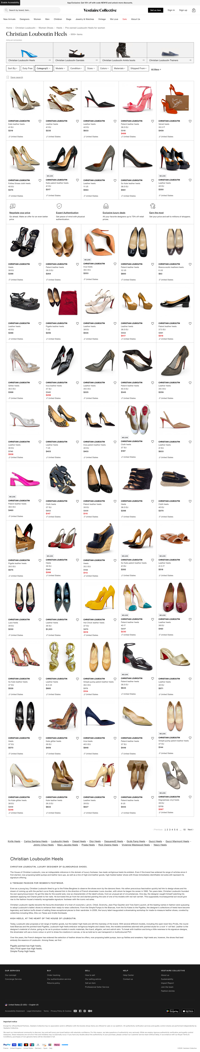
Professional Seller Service (97, 987)
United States (28, 1048)
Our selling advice (93, 979)
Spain (45, 1048)
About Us (135, 19)
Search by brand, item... (19, 10)
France (5, 1048)
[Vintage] (108, 19)
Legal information (34, 1011)
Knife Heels (14, 841)
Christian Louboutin (25, 27)
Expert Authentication (67, 212)
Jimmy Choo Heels (43, 845)
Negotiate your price (19, 212)
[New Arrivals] (17, 19)
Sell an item (155, 10)
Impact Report (167, 983)
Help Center (128, 975)
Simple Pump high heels (22, 951)
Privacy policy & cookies (61, 1011)
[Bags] (73, 19)
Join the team (167, 987)
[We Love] (120, 19)
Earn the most (156, 212)
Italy (50, 1048)
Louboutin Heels (60, 841)
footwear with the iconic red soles (79, 899)
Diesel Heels (79, 841)
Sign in (171, 10)
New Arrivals (9, 19)
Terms (46, 1011)
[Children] (64, 19)
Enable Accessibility (10, 2)
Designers (24, 19)
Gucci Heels (155, 841)
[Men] (52, 19)
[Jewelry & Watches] (96, 19)
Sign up (183, 10)
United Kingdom (16, 1048)
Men (47, 19)
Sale (125, 19)
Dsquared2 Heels (113, 841)
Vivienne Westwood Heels (136, 845)
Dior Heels (95, 841)
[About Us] (142, 19)
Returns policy (53, 983)
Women (37, 19)
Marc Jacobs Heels (67, 845)
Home (9, 27)
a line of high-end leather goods (90, 875)
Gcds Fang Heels (136, 841)
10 (184, 829)
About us (165, 975)
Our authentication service (59, 979)
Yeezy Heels (160, 845)
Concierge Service (13, 979)
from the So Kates (124, 907)
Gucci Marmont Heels (177, 841)
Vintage (102, 19)
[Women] (43, 19)
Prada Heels (88, 845)
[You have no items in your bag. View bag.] (194, 10)
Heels (59, 27)
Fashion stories (168, 991)
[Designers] (31, 19)
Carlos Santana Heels (35, 841)
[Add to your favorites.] (39, 121)
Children (58, 19)
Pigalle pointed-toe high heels (25, 945)
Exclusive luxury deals (114, 212)
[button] (194, 10)
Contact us (128, 979)
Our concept (10, 975)
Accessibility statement (15, 1011)
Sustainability (167, 979)
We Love (114, 19)
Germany (38, 1048)
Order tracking (53, 975)
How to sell (90, 975)
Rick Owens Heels (108, 845)
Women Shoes (46, 27)
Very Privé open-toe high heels (25, 948)
